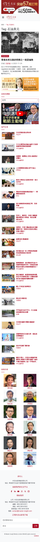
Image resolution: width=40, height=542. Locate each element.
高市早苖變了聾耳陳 (23, 346)
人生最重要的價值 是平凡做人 (26, 168)
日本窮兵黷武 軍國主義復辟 (25, 322)
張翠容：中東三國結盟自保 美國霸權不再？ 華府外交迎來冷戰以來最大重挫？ (26, 229)
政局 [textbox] (4, 100)
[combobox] (20, 100)
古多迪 (8, 63)
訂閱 (35, 526)
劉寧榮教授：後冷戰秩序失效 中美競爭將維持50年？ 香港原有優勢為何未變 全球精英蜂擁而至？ (27, 265)
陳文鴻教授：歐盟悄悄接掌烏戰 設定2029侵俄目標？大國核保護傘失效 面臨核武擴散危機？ (27, 276)
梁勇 (17, 314)
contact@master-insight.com (22, 511)
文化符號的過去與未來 (23, 132)
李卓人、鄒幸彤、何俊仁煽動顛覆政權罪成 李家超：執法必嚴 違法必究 (26, 217)
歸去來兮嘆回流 (21, 298)
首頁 (2, 24)
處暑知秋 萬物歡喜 (22, 239)
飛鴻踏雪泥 (5, 56)
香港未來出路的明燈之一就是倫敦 (17, 59)
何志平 (18, 134)
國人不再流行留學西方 (23, 286)
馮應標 (18, 300)
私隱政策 (36, 536)
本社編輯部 (20, 148)
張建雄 (18, 288)
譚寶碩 (18, 170)
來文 (17, 196)
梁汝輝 (18, 255)
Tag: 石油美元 (10, 24)
